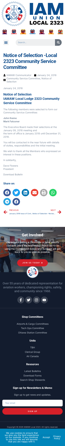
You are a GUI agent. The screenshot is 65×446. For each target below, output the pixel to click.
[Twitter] (28, 299)
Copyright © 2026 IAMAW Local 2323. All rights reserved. (32, 427)
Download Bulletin (13, 174)
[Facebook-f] (20, 299)
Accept (46, 437)
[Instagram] (36, 299)
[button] (6, 42)
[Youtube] (44, 299)
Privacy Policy (57, 437)
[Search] (58, 42)
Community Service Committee (23, 78)
